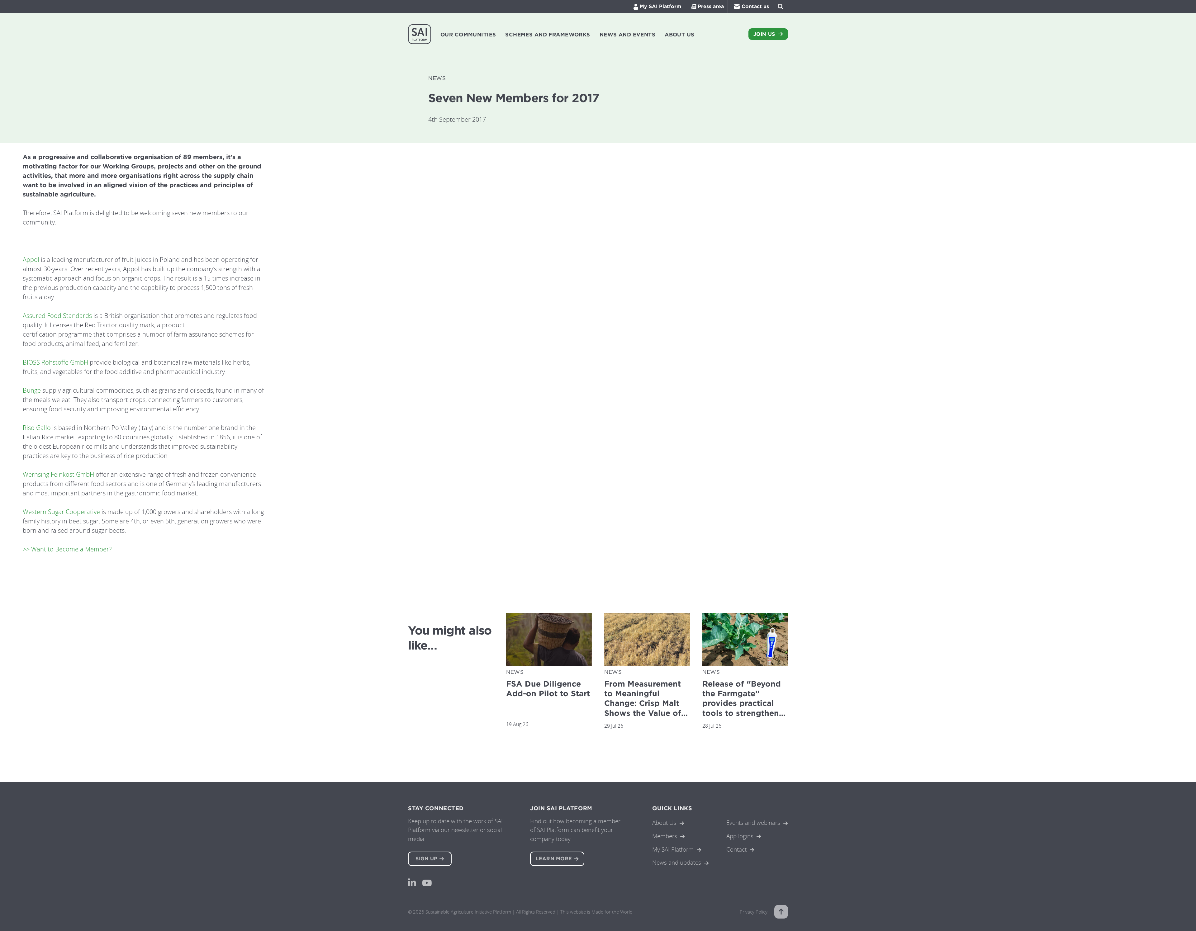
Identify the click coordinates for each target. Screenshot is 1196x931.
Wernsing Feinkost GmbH (58, 474)
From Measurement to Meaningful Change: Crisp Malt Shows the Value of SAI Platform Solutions (642, 708)
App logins (739, 836)
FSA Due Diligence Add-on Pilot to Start (548, 688)
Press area (711, 6)
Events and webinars (753, 822)
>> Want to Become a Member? (67, 549)
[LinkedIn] (412, 882)
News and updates (676, 862)
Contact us (755, 6)
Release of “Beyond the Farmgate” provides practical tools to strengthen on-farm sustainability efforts (743, 708)
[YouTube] (427, 883)
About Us (664, 822)
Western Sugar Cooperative (61, 512)
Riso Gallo (37, 427)
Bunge (32, 390)
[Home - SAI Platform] (419, 34)
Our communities (468, 34)
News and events (627, 34)
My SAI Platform (660, 6)
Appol (31, 259)
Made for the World (612, 912)
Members (664, 836)
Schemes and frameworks (547, 34)
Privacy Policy (753, 912)
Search (780, 6)
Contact (736, 849)
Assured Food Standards (57, 315)
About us (679, 34)
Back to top (781, 912)
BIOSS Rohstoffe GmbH (55, 362)
